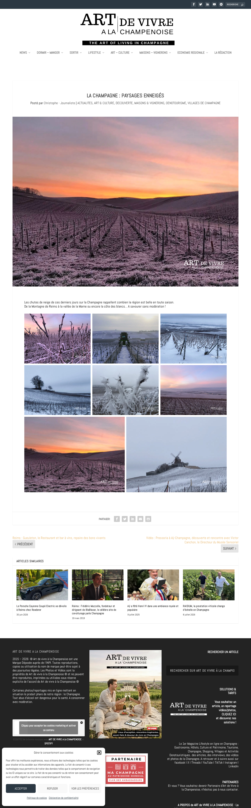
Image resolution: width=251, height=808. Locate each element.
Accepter (21, 788)
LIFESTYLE (94, 53)
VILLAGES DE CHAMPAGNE (204, 103)
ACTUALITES (85, 103)
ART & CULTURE (104, 103)
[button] (99, 753)
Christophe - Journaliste (59, 103)
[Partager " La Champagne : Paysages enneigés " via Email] (140, 519)
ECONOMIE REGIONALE (191, 53)
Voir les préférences (85, 788)
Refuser (52, 788)
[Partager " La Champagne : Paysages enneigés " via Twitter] (125, 519)
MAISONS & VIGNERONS (149, 103)
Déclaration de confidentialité (63, 798)
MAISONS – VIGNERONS (153, 53)
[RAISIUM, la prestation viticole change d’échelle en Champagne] (209, 584)
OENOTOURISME (176, 103)
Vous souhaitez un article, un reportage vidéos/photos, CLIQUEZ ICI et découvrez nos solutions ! (224, 712)
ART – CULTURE (120, 53)
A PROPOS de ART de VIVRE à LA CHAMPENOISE (205, 805)
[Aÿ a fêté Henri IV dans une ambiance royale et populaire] (153, 584)
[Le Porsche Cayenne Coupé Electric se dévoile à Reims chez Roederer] (42, 584)
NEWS (23, 53)
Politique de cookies (37, 798)
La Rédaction (223, 53)
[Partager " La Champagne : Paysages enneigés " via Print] (148, 519)
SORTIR (74, 53)
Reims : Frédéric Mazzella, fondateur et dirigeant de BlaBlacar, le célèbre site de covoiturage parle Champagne (94, 609)
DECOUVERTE (124, 103)
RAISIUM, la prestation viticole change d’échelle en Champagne (204, 607)
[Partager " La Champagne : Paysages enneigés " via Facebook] (117, 519)
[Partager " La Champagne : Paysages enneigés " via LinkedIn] (132, 519)
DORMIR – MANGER (48, 53)
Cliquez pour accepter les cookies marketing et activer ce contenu (48, 728)
